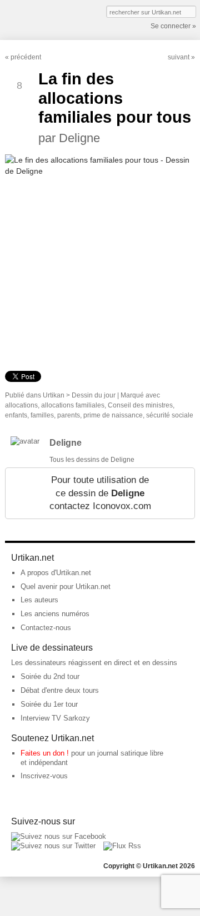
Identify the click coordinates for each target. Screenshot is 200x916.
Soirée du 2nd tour (50, 676)
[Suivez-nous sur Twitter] (53, 846)
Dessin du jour (94, 395)
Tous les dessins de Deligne (91, 460)
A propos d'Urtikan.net (56, 572)
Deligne (65, 442)
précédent (26, 57)
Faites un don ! (45, 753)
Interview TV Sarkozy (55, 718)
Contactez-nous (46, 627)
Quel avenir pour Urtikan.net (66, 586)
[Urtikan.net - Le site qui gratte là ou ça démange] (45, 19)
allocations (21, 405)
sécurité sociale (169, 415)
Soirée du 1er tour (49, 704)
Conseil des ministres (140, 405)
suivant (178, 57)
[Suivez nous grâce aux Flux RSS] (122, 846)
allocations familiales (72, 405)
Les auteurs (39, 600)
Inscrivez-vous (44, 776)
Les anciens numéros (55, 614)
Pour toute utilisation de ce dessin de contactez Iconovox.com (100, 493)
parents (68, 415)
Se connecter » (173, 26)
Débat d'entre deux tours (60, 690)
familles (42, 415)
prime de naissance (113, 415)
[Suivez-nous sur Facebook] (58, 836)
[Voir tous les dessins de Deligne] (25, 441)
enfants (16, 415)
